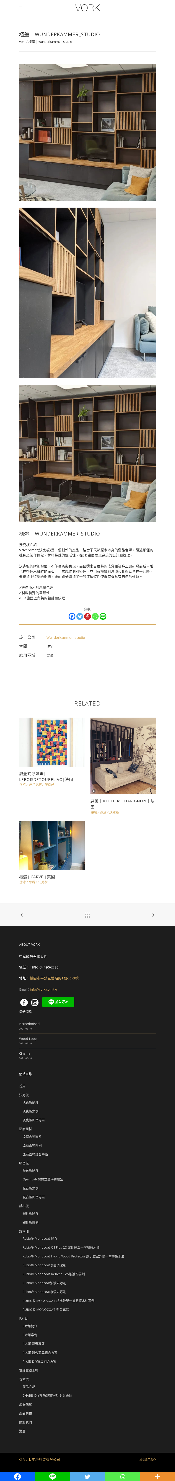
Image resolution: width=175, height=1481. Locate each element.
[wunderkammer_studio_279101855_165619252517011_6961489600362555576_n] (87, 292)
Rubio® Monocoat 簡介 (40, 1238)
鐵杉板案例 (31, 1222)
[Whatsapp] (95, 616)
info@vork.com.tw (43, 989)
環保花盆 (25, 1404)
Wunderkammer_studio (65, 637)
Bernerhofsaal (29, 1024)
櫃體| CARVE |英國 (37, 876)
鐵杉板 (24, 1206)
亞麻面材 (25, 1129)
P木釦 (23, 1318)
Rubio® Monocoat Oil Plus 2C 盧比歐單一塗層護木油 (61, 1247)
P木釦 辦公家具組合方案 (40, 1352)
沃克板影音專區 (34, 1120)
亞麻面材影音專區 (35, 1154)
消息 (22, 1431)
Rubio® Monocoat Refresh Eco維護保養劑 (54, 1274)
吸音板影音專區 (34, 1197)
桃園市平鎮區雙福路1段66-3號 (54, 978)
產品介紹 (29, 1386)
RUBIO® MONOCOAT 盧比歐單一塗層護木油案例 (59, 1300)
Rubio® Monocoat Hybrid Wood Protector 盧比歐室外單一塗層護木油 (73, 1256)
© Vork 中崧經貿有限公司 (39, 1459)
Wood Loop (28, 1038)
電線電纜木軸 (28, 1370)
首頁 (22, 1086)
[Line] (103, 616)
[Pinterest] (87, 616)
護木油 (24, 1231)
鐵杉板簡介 (31, 1213)
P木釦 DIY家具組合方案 (39, 1361)
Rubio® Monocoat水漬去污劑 (44, 1292)
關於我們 (25, 1422)
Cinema (24, 1053)
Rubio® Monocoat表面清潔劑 (44, 1265)
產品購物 (25, 1413)
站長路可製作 (147, 1460)
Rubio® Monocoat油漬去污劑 (44, 1283)
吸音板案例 (31, 1188)
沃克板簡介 (31, 1102)
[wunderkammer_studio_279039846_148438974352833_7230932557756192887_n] (87, 132)
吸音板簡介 (31, 1170)
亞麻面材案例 (32, 1145)
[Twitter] (79, 616)
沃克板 (24, 1095)
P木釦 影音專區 (34, 1344)
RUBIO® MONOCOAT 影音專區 (46, 1309)
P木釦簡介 (30, 1326)
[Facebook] (72, 616)
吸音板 (24, 1163)
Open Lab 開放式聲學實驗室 (43, 1179)
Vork (22, 41)
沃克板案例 (31, 1111)
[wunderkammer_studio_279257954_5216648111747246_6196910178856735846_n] (87, 453)
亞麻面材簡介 (32, 1136)
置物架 (24, 1379)
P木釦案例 (30, 1335)
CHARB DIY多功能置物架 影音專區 (47, 1395)
